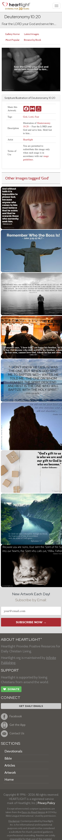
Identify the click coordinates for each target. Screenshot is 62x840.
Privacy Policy (46, 803)
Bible (8, 758)
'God (44, 178)
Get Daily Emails (31, 706)
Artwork (10, 772)
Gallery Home (12, 34)
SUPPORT (10, 670)
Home (9, 779)
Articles (9, 765)
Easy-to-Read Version (33, 812)
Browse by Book (32, 39)
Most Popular (12, 39)
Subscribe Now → (31, 622)
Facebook (15, 716)
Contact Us (16, 733)
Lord (31, 116)
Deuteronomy (39, 98)
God (25, 116)
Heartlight (28, 139)
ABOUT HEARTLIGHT (21, 639)
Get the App (17, 725)
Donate (11, 689)
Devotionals (13, 751)
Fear (37, 116)
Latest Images (31, 34)
